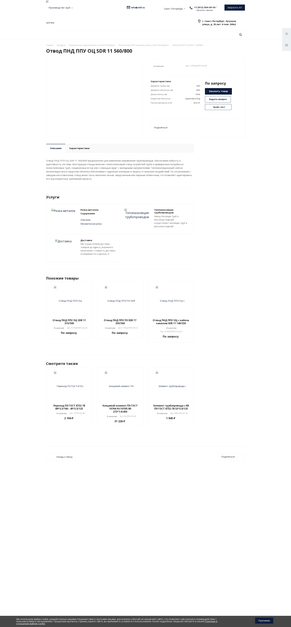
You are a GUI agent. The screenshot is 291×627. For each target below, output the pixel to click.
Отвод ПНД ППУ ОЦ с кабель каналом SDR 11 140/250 (171, 322)
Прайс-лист (219, 107)
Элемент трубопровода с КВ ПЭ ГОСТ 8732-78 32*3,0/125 (171, 407)
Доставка (86, 240)
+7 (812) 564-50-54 (204, 7)
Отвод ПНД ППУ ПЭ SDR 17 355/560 (120, 322)
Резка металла (89, 209)
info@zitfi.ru (138, 7)
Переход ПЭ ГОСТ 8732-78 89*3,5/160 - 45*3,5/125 (69, 407)
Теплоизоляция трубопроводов (164, 211)
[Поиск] (240, 34)
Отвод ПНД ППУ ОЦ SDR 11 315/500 (69, 322)
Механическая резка (91, 223)
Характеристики (79, 148)
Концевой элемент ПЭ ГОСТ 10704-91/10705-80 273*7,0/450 (120, 408)
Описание (56, 148)
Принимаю (264, 620)
